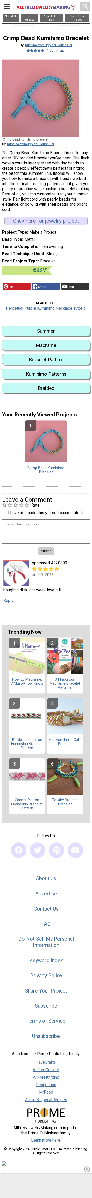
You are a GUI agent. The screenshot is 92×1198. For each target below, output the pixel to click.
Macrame (46, 345)
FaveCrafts (46, 1062)
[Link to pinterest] (56, 850)
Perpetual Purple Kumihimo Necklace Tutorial (46, 308)
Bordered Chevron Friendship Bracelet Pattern (27, 744)
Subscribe (46, 1006)
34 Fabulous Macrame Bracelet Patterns (65, 684)
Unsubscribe (46, 1036)
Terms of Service (46, 1021)
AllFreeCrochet (46, 1069)
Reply (8, 600)
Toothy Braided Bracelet (64, 802)
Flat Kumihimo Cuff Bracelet (65, 742)
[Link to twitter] (37, 850)
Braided (46, 388)
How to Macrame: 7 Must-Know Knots (27, 682)
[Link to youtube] (75, 850)
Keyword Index (46, 960)
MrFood (46, 1092)
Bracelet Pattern (46, 359)
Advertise (46, 893)
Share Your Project (46, 991)
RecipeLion (46, 1084)
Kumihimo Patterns (46, 374)
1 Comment (55, 50)
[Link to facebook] (18, 850)
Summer (46, 331)
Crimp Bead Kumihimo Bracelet (45, 470)
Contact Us (46, 909)
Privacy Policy (46, 975)
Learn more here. (46, 1140)
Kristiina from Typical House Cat (48, 45)
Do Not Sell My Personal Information (46, 942)
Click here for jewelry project (46, 221)
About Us (46, 878)
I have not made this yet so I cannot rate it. (46, 512)
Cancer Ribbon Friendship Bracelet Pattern (27, 804)
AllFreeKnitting (46, 1077)
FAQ (46, 924)
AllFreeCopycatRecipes (46, 1099)
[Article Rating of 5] (35, 50)
